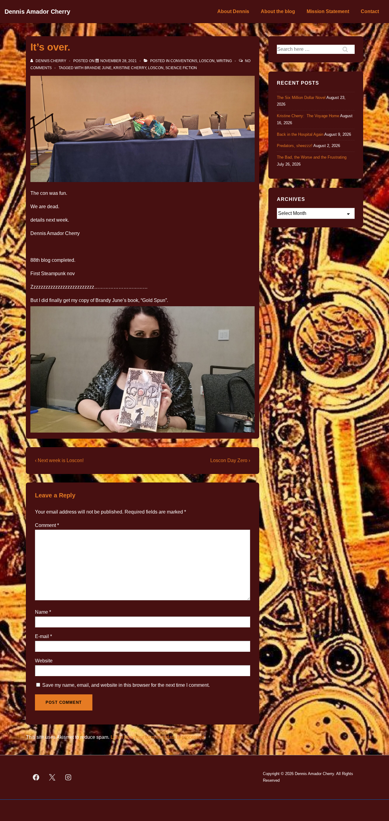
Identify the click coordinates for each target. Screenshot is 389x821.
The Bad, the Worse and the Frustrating (311, 157)
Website (44, 660)
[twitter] (52, 777)
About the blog (278, 11)
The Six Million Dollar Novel (301, 97)
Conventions (183, 61)
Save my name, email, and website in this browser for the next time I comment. (126, 685)
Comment (47, 525)
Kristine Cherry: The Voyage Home (308, 116)
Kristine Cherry (129, 68)
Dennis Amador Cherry (37, 11)
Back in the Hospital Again (300, 134)
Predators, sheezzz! (294, 145)
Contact (370, 11)
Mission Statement (328, 11)
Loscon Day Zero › (230, 460)
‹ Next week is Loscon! (59, 460)
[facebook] (36, 777)
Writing (224, 61)
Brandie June (98, 68)
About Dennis (233, 11)
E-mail (42, 636)
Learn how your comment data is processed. (158, 737)
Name (41, 612)
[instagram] (68, 777)
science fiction (181, 68)
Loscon (207, 61)
